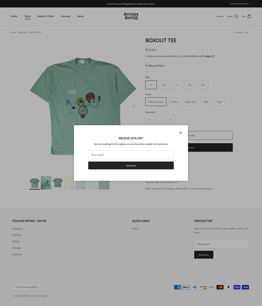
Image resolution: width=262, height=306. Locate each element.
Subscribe (131, 165)
